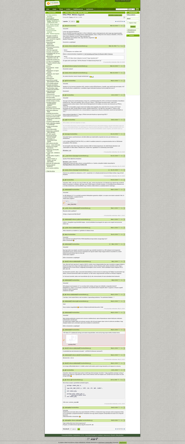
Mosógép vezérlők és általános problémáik (52, 36)
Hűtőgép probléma (51, 107)
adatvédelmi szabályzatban (105, 442)
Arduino (49, 66)
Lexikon (68, 9)
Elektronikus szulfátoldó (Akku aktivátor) (53, 131)
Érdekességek (50, 45)
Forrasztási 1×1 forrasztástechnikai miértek (52, 140)
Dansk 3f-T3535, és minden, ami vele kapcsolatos (52, 160)
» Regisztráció (130, 32)
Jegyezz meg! (132, 22)
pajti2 (66, 119)
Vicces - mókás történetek (53, 145)
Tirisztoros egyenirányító (53, 121)
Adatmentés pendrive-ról (53, 59)
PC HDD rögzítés (51, 134)
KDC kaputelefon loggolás (53, 39)
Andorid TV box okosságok (54, 115)
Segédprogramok (78, 9)
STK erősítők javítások (52, 83)
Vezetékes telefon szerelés (54, 99)
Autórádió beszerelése (52, 113)
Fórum (61, 9)
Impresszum (107, 435)
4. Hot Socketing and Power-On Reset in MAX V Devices (98, 54)
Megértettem (123, 442)
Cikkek (54, 9)
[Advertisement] (133, 66)
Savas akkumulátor (52, 129)
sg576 (66, 80)
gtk (65, 95)
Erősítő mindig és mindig (53, 101)
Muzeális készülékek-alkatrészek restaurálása (53, 85)
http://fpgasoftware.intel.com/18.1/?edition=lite (75, 164)
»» (78, 429)
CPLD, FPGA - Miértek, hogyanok (73, 14)
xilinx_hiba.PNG (72, 204)
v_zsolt (66, 155)
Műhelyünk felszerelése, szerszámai (53, 47)
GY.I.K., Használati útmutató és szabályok (92, 435)
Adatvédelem (76, 435)
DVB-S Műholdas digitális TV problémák (53, 124)
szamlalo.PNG (72, 344)
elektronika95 (68, 189)
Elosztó (113, 435)
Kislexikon (128, 0)
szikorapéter (68, 407)
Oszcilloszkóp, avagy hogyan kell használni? (53, 88)
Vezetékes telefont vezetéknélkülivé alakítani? (51, 104)
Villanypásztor (50, 78)
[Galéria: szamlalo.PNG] (72, 343)
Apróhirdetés (89, 9)
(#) (63, 25)
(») (86, 46)
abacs (66, 234)
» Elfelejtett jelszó (131, 30)
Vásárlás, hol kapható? (53, 52)
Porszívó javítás (51, 97)
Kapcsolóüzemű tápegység (51, 43)
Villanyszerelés (51, 94)
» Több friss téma (50, 171)
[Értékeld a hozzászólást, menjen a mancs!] (119, 25)
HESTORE (123, 0)
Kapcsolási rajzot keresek (53, 108)
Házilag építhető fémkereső (51, 165)
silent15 (67, 261)
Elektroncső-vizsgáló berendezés (52, 147)
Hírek (47, 9)
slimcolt (67, 25)
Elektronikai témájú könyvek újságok (52, 136)
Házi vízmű (49, 77)
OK (137, 9)
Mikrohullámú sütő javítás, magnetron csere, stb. (53, 57)
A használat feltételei (67, 435)
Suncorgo (67, 134)
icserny (66, 46)
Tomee (71, 17)
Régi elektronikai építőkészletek (51, 91)
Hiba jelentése (119, 435)
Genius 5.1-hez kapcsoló (53, 96)
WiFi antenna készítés (52, 143)
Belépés (133, 26)
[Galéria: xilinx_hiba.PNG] (72, 203)
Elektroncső (50, 40)
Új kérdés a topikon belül (115, 15)
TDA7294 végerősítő (52, 50)
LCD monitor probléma (53, 168)
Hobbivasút (118, 0)
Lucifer (66, 208)
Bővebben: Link (67, 150)
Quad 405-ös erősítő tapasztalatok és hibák (53, 81)
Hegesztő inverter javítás (53, 116)
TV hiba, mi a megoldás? (53, 61)
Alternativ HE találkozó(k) (53, 163)
